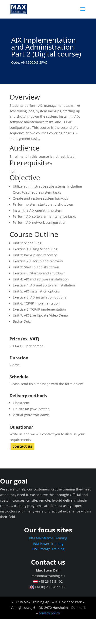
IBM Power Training (48, 543)
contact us (22, 446)
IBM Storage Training (48, 549)
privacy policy (49, 613)
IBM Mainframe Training (48, 538)
